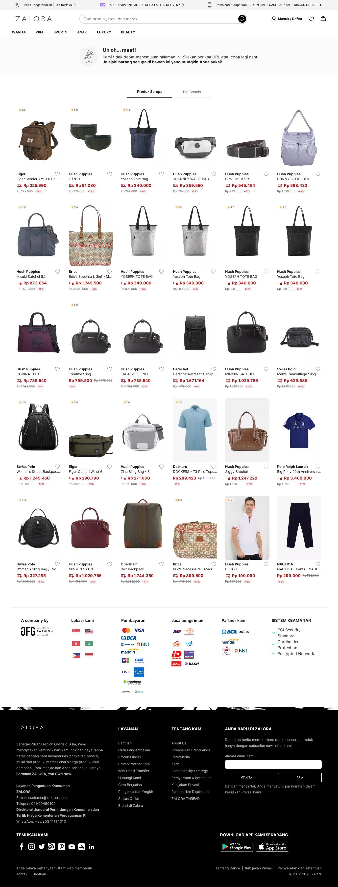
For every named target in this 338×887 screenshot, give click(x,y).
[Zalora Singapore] (76, 632)
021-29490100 (43, 803)
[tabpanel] (169, 345)
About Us (178, 743)
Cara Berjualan (130, 785)
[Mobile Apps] (82, 847)
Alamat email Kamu (240, 756)
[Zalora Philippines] (76, 655)
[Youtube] (72, 847)
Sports (60, 32)
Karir (175, 764)
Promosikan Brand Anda (190, 750)
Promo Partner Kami (134, 764)
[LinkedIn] (92, 847)
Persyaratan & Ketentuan (191, 778)
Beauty (128, 32)
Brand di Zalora (130, 805)
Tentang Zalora (228, 868)
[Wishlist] (311, 19)
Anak (82, 32)
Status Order (128, 798)
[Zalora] (33, 18)
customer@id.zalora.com (48, 797)
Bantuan (125, 743)
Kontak (21, 874)
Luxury (104, 32)
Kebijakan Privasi (185, 785)
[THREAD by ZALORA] (52, 847)
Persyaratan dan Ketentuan (300, 868)
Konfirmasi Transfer (133, 771)
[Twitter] (42, 847)
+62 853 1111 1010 (50, 821)
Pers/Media (180, 757)
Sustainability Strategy (189, 771)
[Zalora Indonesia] (89, 655)
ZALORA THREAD (185, 798)
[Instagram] (31, 847)
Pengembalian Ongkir (135, 791)
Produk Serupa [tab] (149, 91)
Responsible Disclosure (190, 791)
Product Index (129, 757)
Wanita (19, 32)
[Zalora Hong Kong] (76, 644)
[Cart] (323, 19)
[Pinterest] (62, 847)
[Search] (242, 19)
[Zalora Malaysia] (89, 632)
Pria (40, 32)
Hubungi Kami (129, 778)
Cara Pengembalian (134, 750)
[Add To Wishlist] (57, 174)
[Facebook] (21, 847)
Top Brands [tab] (191, 92)
